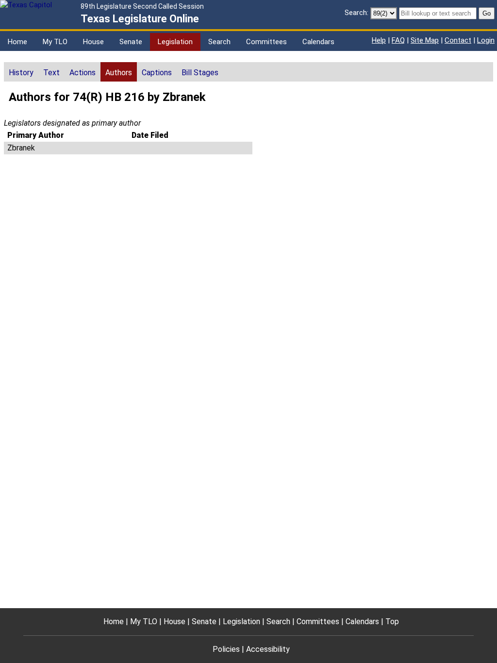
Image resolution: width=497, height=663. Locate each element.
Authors (118, 72)
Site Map (425, 40)
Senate (130, 41)
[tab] (21, 72)
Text (51, 72)
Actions (82, 72)
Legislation (175, 41)
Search (219, 41)
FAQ (398, 40)
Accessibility (268, 649)
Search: (356, 12)
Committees (266, 41)
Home (17, 41)
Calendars (318, 41)
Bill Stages (200, 72)
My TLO (55, 41)
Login (486, 40)
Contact (458, 40)
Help (379, 40)
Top (392, 621)
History (21, 72)
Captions (157, 72)
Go (486, 13)
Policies (226, 649)
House (93, 41)
